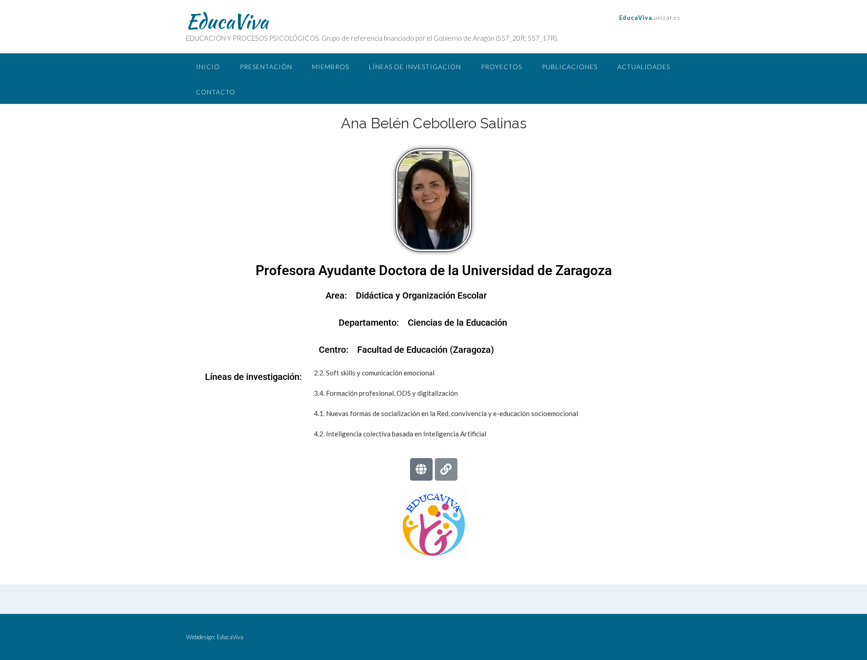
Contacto (215, 92)
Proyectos (501, 66)
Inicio (208, 66)
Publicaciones (569, 66)
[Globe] (421, 469)
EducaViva (227, 21)
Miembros (330, 66)
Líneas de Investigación (415, 66)
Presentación (266, 66)
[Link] (446, 469)
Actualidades (643, 66)
